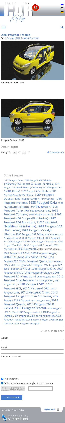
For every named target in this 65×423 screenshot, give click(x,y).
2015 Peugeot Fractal (30, 308)
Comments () (57, 152)
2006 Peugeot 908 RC (44, 268)
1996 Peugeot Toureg (41, 214)
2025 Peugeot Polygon (37, 319)
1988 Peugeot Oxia (43, 202)
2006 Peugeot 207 (53, 265)
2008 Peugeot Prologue (38, 272)
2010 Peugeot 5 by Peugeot (33, 278)
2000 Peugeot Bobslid (33, 238)
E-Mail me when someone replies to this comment (29, 383)
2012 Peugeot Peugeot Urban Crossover (30, 294)
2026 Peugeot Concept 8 (27, 323)
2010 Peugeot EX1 (44, 280)
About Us (6, 410)
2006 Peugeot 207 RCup (17, 268)
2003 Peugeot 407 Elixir (16, 253)
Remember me (11, 378)
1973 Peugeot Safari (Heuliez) (35, 191)
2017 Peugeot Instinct (29, 312)
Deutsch (62, 12)
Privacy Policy (18, 410)
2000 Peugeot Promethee (44, 241)
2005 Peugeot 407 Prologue (26, 265)
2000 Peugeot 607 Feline (29, 234)
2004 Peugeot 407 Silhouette (25, 257)
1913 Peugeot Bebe (13, 180)
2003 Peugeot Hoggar (43, 253)
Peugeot (25, 38)
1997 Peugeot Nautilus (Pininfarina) (30, 224)
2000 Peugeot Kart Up (19, 241)
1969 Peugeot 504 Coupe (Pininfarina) (35, 183)
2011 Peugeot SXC (36, 288)
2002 (18, 38)
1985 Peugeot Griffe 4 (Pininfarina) (34, 198)
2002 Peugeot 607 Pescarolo (38, 245)
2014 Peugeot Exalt (40, 300)
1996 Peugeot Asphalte (37, 210)
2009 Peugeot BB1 (46, 276)
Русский (62, 4)
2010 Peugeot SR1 (31, 284)
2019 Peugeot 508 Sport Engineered (33, 315)
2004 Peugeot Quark (33, 261)
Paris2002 (34, 38)
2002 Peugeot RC (27, 248)
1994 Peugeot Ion (40, 206)
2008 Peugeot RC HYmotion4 (31, 274)
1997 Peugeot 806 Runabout (29, 220)
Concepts (10, 38)
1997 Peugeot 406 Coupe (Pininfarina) (32, 216)
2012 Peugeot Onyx (35, 292)
